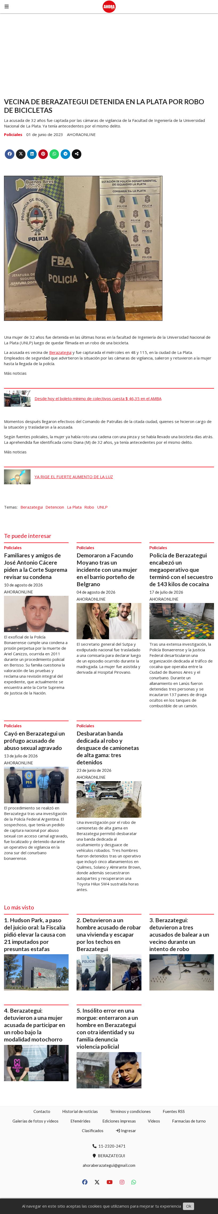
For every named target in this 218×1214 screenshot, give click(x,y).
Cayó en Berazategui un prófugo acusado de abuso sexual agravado (34, 740)
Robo (89, 507)
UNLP (102, 507)
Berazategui (60, 352)
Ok (188, 1206)
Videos (154, 1121)
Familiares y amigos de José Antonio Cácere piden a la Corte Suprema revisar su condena (35, 566)
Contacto (41, 1111)
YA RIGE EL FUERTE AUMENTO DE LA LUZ (74, 476)
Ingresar (128, 1130)
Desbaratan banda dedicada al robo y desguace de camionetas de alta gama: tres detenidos (108, 748)
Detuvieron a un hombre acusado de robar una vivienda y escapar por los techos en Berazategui (109, 934)
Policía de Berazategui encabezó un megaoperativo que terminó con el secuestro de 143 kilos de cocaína (181, 570)
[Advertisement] (109, 53)
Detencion (54, 507)
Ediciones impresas (119, 1121)
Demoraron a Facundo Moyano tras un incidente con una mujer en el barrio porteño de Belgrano (107, 570)
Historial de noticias (80, 1111)
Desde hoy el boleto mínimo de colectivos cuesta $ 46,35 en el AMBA (98, 398)
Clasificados (92, 1130)
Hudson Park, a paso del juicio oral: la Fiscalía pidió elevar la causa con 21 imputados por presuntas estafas (35, 934)
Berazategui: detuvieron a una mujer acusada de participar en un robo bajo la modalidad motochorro (34, 1025)
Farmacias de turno (189, 1121)
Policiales (13, 134)
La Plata (74, 507)
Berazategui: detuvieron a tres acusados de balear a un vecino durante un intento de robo (179, 934)
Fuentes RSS (174, 1111)
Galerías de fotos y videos (35, 1121)
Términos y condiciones (130, 1111)
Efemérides (80, 1121)
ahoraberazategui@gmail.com (109, 1165)
